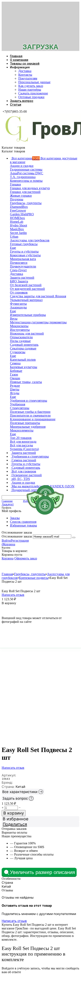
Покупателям (27, 78)
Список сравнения (23, 521)
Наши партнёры (29, 89)
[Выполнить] (73, 537)
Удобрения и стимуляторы (26, 566)
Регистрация (20, 540)
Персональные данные (34, 82)
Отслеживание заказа (17, 536)
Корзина (8, 558)
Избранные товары (23, 525)
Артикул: (9, 775)
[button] (40, 824)
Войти (6, 540)
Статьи (15, 104)
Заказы (15, 518)
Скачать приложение (33, 93)
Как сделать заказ (30, 86)
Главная (16, 56)
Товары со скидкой (24, 63)
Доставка (24, 71)
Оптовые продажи (31, 97)
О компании (19, 60)
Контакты (25, 74)
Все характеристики (19, 792)
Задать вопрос (21, 101)
